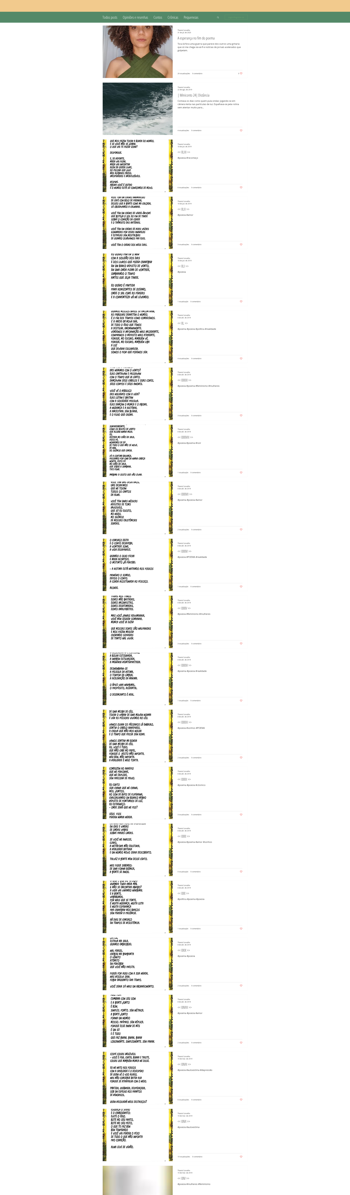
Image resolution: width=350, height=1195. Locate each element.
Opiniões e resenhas (135, 17)
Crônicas (173, 17)
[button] (218, 17)
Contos (158, 17)
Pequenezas (191, 17)
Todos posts (110, 17)
